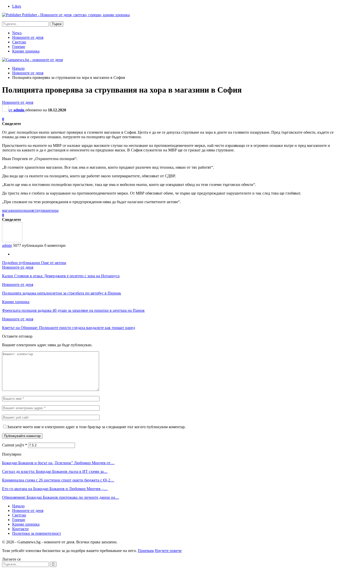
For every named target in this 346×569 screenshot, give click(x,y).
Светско (19, 42)
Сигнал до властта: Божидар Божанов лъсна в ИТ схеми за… (55, 471)
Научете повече (168, 550)
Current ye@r (14, 445)
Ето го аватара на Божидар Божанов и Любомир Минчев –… (55, 489)
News (17, 33)
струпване (42, 210)
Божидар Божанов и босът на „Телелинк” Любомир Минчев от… (58, 463)
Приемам (146, 550)
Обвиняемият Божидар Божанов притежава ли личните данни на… (60, 497)
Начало (18, 506)
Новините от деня (27, 37)
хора (55, 210)
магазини (10, 210)
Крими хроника (26, 51)
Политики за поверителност (36, 533)
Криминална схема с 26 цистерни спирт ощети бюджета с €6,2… (58, 480)
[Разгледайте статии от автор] (12, 241)
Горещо (18, 46)
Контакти (20, 529)
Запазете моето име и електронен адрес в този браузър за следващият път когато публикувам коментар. (96, 427)
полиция (25, 210)
